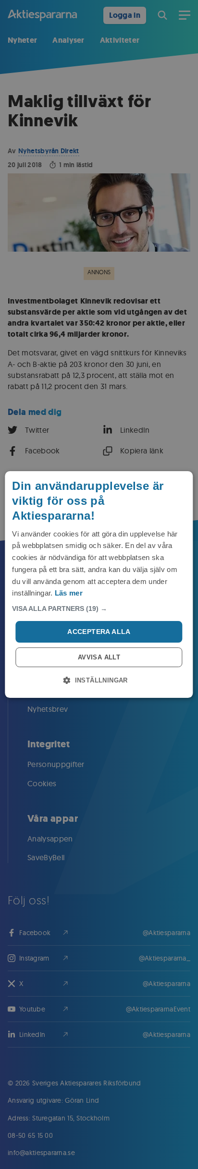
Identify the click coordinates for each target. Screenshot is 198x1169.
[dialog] (99, 584)
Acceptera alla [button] (99, 631)
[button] (99, 608)
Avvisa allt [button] (99, 657)
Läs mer (69, 593)
